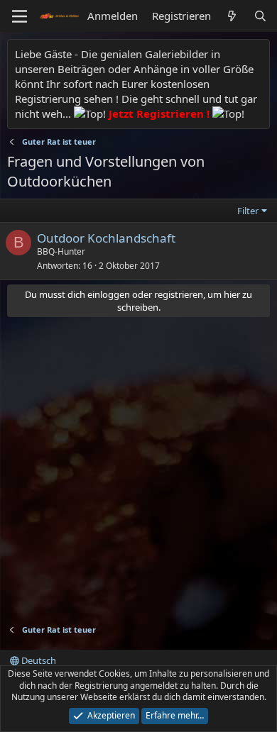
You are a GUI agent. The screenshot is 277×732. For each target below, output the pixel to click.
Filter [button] (248, 210)
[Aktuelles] (232, 16)
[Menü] (19, 16)
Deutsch (37, 660)
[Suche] (260, 16)
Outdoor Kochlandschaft (106, 238)
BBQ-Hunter (61, 251)
